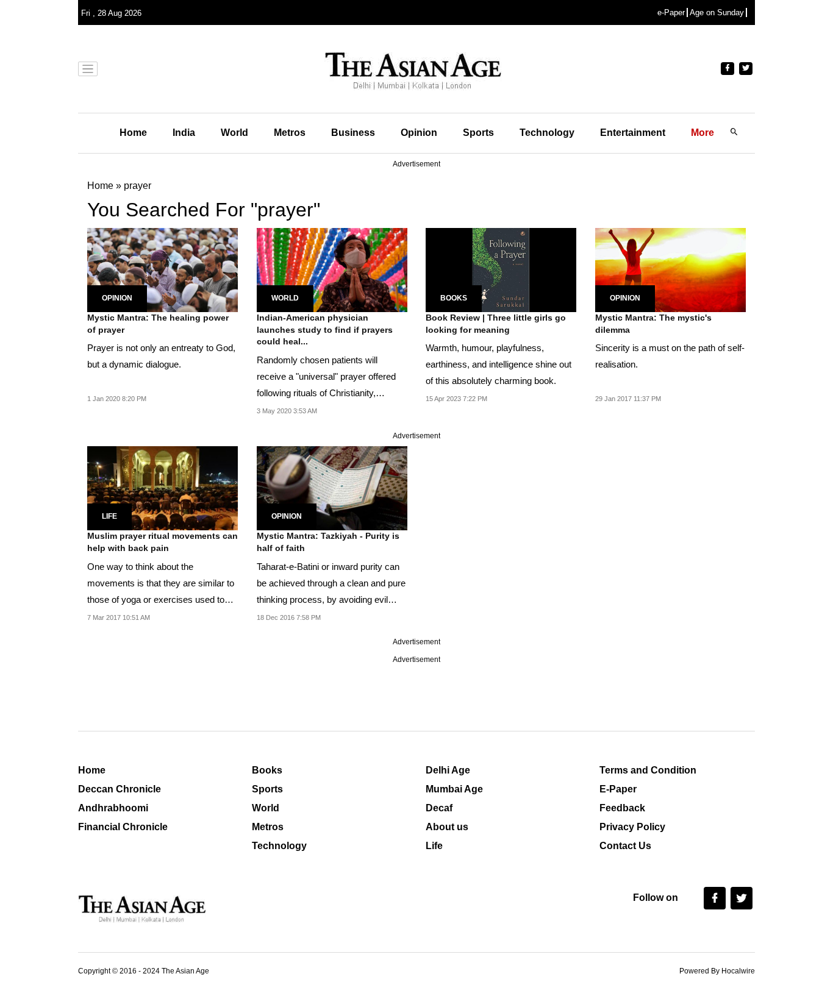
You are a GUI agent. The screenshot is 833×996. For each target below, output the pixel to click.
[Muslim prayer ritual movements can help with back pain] (162, 487)
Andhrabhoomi (113, 808)
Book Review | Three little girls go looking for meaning (496, 324)
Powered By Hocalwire (717, 971)
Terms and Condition (647, 770)
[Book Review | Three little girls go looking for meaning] (501, 269)
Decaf (439, 808)
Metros (290, 132)
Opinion (419, 132)
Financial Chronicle (123, 827)
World (234, 132)
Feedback (622, 808)
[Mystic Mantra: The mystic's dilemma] (670, 269)
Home (133, 132)
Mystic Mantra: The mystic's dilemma (653, 324)
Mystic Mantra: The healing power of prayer (158, 324)
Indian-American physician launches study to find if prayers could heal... (325, 329)
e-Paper (671, 12)
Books (453, 298)
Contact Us (625, 846)
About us (447, 827)
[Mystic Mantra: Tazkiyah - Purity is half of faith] (332, 487)
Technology (547, 132)
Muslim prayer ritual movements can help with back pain (162, 542)
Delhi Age (448, 770)
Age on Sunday (717, 12)
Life (109, 516)
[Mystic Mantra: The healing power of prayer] (162, 269)
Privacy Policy (632, 827)
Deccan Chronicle (119, 789)
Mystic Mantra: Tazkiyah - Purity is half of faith (328, 542)
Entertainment (632, 132)
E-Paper (618, 789)
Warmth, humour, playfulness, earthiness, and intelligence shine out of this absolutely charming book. (498, 364)
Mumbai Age (454, 789)
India (184, 132)
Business (353, 132)
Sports (478, 132)
